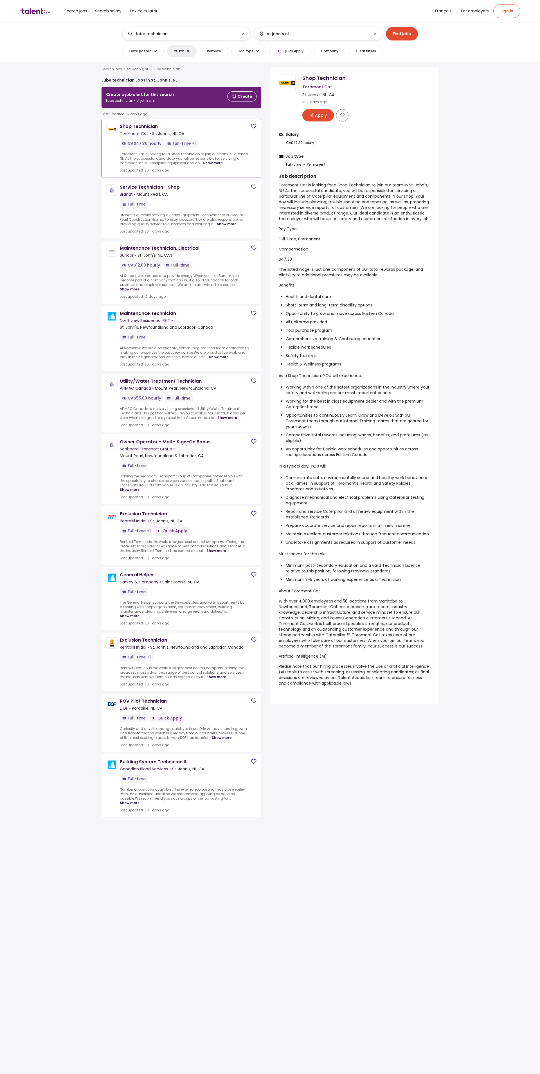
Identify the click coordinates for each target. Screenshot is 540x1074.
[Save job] (253, 126)
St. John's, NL (137, 69)
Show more (213, 163)
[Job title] (182, 34)
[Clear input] (243, 34)
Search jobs (112, 69)
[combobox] (186, 34)
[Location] (313, 34)
